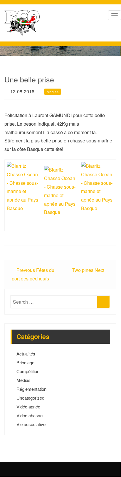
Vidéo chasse (29, 415)
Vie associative (31, 424)
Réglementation (31, 389)
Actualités (25, 353)
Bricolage (25, 362)
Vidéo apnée (28, 406)
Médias (52, 91)
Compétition (27, 371)
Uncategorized (30, 398)
